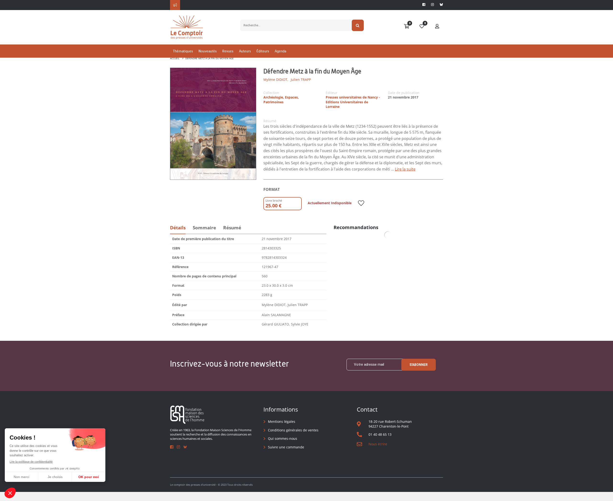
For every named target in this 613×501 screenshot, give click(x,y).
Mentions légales (281, 421)
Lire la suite (405, 169)
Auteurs (245, 51)
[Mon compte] (437, 26)
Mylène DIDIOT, (275, 79)
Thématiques (183, 51)
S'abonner (418, 365)
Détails (178, 228)
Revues (227, 51)
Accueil (174, 58)
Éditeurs (262, 51)
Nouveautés (207, 51)
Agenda (280, 51)
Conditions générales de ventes (293, 430)
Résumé (232, 228)
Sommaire (204, 228)
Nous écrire (378, 444)
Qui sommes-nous (282, 438)
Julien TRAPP (301, 79)
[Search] (358, 25)
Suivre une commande (286, 447)
